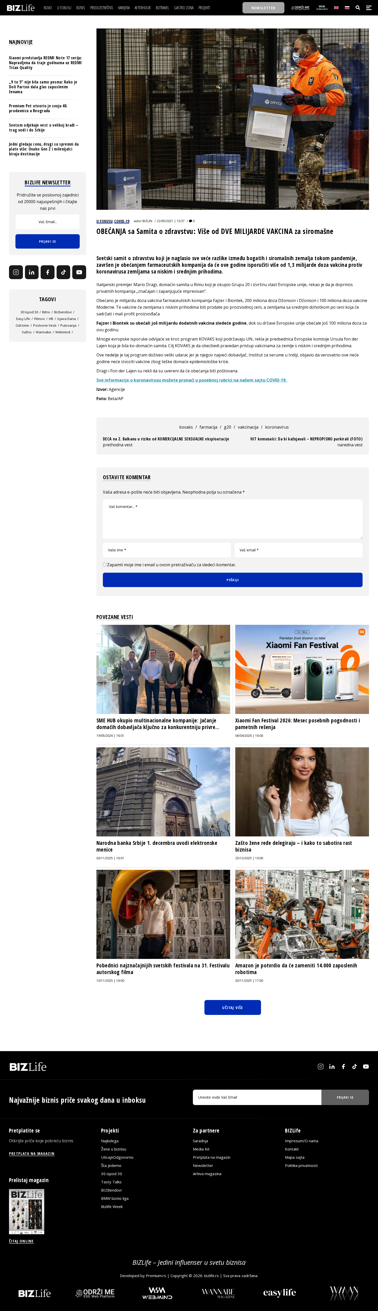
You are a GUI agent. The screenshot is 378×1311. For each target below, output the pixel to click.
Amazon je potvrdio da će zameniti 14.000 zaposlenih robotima (296, 969)
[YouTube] (79, 272)
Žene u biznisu (113, 1149)
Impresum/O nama (301, 1140)
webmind (62, 332)
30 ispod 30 (29, 312)
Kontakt (292, 1149)
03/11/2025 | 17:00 (249, 980)
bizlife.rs (211, 1275)
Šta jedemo (111, 1165)
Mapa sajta (294, 1157)
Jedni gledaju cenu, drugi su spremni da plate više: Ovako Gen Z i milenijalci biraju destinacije (44, 149)
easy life (23, 318)
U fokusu (104, 220)
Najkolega (110, 1140)
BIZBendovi (111, 1190)
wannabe (43, 332)
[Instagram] (16, 272)
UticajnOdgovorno (117, 1157)
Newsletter (203, 1165)
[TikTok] (63, 272)
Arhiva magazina (207, 1173)
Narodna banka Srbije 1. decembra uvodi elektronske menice (156, 846)
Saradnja (200, 1140)
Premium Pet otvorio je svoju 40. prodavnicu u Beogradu (38, 108)
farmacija (208, 427)
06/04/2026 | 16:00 (249, 735)
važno (27, 332)
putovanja (68, 325)
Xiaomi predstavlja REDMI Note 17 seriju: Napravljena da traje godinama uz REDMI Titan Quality (45, 62)
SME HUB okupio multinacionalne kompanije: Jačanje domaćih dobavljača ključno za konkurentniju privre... (157, 724)
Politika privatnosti (301, 1165)
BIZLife (147, 221)
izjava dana (66, 318)
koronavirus (277, 427)
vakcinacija (248, 427)
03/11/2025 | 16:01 (110, 858)
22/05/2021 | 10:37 (171, 221)
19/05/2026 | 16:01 (110, 735)
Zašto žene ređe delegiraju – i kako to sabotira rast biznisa (293, 846)
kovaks (186, 427)
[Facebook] (48, 272)
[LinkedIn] (32, 272)
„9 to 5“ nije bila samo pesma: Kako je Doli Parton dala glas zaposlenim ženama (43, 87)
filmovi (39, 318)
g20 (227, 427)
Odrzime (22, 325)
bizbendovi (63, 312)
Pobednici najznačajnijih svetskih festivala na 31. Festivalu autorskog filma (163, 969)
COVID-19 (121, 220)
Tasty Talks (111, 1181)
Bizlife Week (112, 1206)
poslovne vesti (44, 325)
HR (51, 318)
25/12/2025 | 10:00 (249, 858)
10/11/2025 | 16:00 (110, 980)
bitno (46, 312)
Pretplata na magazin (211, 1157)
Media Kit (201, 1149)
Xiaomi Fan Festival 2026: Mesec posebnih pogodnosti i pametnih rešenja (297, 724)
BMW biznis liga (115, 1198)
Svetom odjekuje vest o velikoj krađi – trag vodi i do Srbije (43, 127)
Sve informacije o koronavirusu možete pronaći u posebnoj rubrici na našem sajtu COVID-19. (191, 380)
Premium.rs (156, 1275)
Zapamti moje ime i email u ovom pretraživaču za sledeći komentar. (171, 565)
